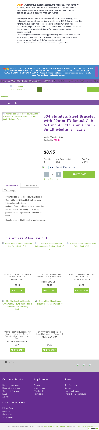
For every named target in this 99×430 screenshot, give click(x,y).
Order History (39, 388)
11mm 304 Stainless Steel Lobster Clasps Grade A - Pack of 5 (49, 276)
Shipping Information (11, 385)
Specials (68, 388)
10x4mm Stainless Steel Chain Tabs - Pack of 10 (82, 275)
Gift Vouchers (71, 385)
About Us (6, 411)
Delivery (9, 190)
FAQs (4, 394)
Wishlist (4, 97)
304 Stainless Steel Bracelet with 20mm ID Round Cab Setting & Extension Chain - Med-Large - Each (17, 335)
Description (11, 185)
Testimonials (29, 185)
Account (37, 385)
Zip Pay (5, 397)
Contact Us (7, 414)
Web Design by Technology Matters (56, 426)
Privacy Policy (8, 408)
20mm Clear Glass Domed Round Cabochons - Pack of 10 (49, 333)
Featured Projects (72, 391)
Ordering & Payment (10, 391)
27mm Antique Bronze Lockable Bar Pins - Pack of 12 (17, 275)
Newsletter (38, 394)
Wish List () (39, 391)
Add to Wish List (51, 179)
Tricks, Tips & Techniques (75, 394)
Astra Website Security (85, 426)
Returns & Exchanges (11, 388)
